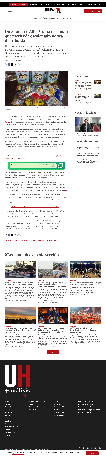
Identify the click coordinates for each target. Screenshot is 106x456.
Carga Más (53, 352)
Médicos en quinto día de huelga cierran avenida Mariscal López (19, 284)
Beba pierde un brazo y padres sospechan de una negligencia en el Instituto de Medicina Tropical (88, 161)
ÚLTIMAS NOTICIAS (19, 4)
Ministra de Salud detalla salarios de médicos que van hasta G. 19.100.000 (88, 148)
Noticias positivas (65, 18)
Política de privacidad (18, 454)
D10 (63, 4)
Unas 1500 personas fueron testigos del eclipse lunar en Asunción (85, 284)
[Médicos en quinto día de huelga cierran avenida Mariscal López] (20, 269)
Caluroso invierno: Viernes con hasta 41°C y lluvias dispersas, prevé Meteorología (20, 330)
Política (77, 80)
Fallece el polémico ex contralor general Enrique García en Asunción (88, 134)
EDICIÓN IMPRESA (93, 11)
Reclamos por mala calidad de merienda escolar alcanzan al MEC (35, 207)
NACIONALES (34, 4)
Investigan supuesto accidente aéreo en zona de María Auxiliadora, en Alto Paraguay (88, 141)
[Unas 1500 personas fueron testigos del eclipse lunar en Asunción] (85, 269)
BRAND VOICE (93, 4)
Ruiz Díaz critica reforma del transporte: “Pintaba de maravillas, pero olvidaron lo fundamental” (83, 98)
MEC (64, 190)
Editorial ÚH (53, 18)
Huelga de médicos (40, 18)
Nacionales (8, 27)
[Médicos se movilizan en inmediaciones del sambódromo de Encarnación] (85, 315)
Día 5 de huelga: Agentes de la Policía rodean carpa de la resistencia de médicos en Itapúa (52, 285)
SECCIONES (45, 4)
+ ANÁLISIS (56, 4)
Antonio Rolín (87, 345)
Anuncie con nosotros (37, 401)
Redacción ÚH (88, 89)
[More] (49, 4)
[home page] (53, 11)
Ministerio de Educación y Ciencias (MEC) (43, 240)
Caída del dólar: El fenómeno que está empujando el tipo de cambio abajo (88, 154)
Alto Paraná (23, 240)
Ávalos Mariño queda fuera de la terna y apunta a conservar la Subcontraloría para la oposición (83, 84)
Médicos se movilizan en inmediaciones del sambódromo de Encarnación (85, 330)
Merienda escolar (11, 240)
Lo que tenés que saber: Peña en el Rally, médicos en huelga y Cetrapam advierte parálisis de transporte (52, 331)
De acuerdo (92, 453)
